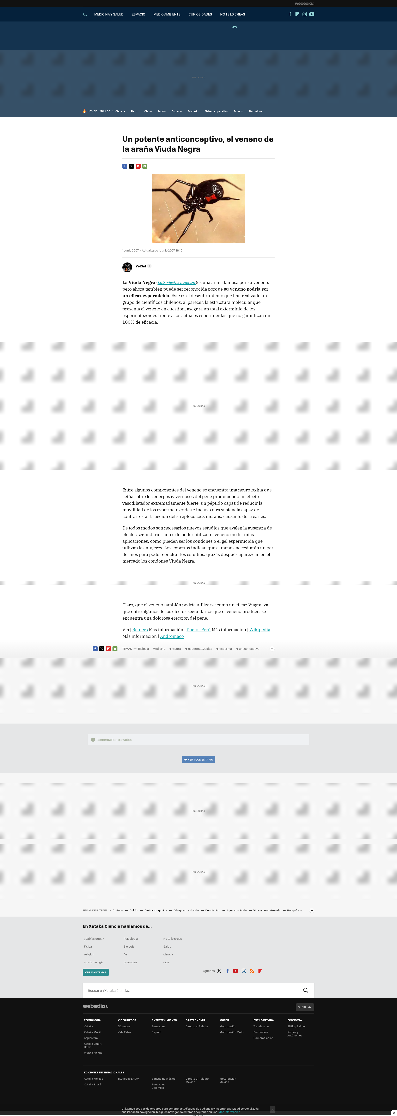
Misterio (193, 111)
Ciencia (120, 111)
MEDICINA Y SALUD (108, 14)
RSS (252, 970)
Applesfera (91, 1038)
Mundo (238, 111)
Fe (125, 954)
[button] (143, 266)
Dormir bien (213, 910)
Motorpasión (228, 1026)
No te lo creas (172, 938)
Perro (134, 111)
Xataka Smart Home (93, 1045)
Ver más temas (95, 972)
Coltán (134, 910)
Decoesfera (261, 1032)
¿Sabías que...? (94, 938)
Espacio (177, 111)
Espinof (156, 1032)
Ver (200, 759)
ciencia (168, 954)
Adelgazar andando (186, 910)
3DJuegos (124, 1026)
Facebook (290, 14)
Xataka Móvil (92, 1032)
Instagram (304, 14)
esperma (225, 648)
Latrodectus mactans (177, 282)
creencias (130, 962)
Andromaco (172, 636)
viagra (176, 648)
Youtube (311, 14)
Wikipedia (259, 629)
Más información (229, 1112)
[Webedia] (304, 3)
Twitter (131, 166)
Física (88, 946)
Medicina (159, 648)
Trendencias (261, 1026)
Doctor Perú (199, 629)
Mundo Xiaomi (93, 1053)
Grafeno (118, 910)
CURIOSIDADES (200, 14)
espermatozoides (200, 648)
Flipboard (297, 14)
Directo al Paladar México (197, 1080)
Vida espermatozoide (267, 910)
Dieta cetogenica (156, 910)
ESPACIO (138, 14)
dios (166, 962)
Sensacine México (164, 1078)
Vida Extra (124, 1032)
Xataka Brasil (92, 1084)
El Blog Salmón (296, 1026)
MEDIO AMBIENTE (166, 14)
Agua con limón (237, 910)
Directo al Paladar (197, 1026)
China (148, 111)
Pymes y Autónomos (294, 1033)
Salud (167, 946)
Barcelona (256, 111)
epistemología (93, 962)
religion (89, 954)
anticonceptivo (249, 648)
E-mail (144, 166)
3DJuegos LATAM (128, 1078)
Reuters (140, 629)
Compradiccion (263, 1038)
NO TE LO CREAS (232, 14)
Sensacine (158, 1026)
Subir (302, 1007)
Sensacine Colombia (158, 1086)
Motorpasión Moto (232, 1032)
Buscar (306, 990)
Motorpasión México (228, 1080)
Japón (162, 111)
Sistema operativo (216, 111)
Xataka (88, 1026)
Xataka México (93, 1078)
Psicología (131, 938)
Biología (143, 648)
